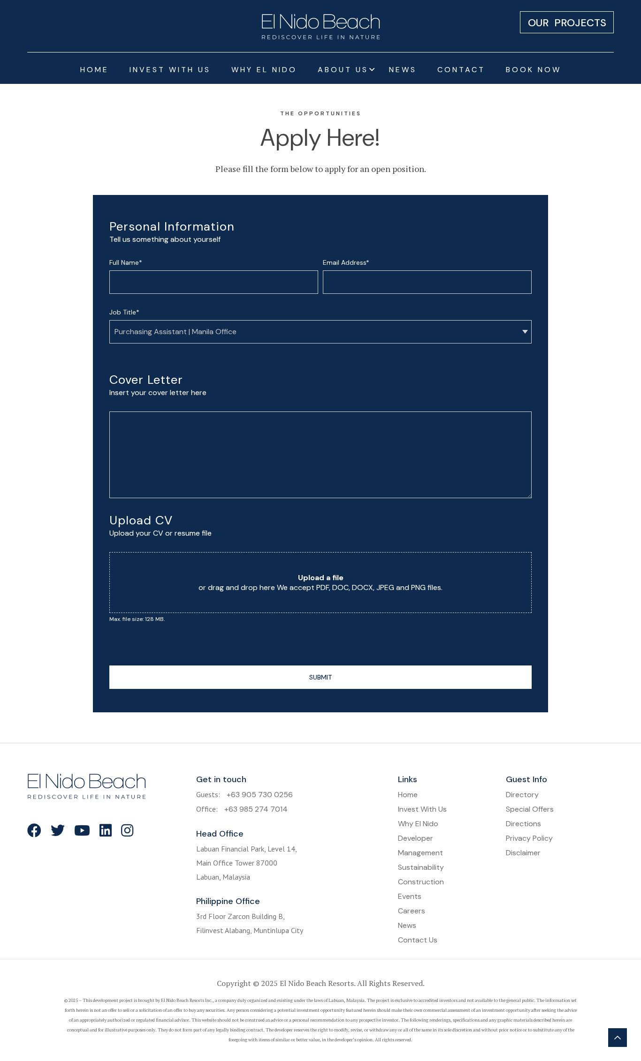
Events (409, 896)
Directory (522, 794)
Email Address (346, 262)
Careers (411, 911)
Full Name (125, 262)
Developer (415, 838)
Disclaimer (523, 853)
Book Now (533, 70)
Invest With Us (170, 70)
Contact (461, 70)
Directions (523, 824)
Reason (120, 655)
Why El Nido (264, 70)
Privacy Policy (529, 838)
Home (94, 70)
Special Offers (530, 809)
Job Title (124, 312)
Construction (421, 882)
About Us (343, 70)
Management (420, 853)
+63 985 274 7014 (256, 809)
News (403, 70)
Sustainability (421, 867)
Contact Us (417, 940)
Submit (320, 677)
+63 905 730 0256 (260, 794)
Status (119, 641)
